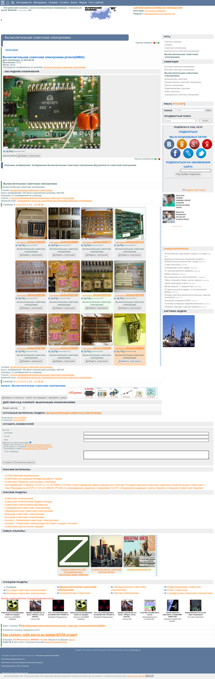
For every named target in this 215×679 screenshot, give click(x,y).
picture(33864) (129, 348)
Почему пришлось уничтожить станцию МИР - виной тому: (173, 615)
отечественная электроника (22, 475)
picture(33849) (96, 348)
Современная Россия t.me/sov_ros (159, 14)
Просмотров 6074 (64, 245)
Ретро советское (172, 91)
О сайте (64, 2)
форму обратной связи (56, 642)
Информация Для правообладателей (14, 673)
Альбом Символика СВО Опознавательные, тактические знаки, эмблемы (73, 572)
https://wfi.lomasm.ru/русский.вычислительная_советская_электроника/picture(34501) (63, 626)
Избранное (161, 11)
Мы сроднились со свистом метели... (184, 277)
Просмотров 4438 (64, 298)
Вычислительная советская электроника (181, 74)
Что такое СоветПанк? (196, 617)
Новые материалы (176, 248)
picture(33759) (31, 348)
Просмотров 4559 (31, 298)
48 (39, 204)
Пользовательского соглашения (35, 449)
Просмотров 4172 (64, 351)
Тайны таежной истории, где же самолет (186, 280)
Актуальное (150, 11)
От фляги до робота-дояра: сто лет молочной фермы (185, 290)
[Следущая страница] (161, 286)
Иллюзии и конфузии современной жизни (187, 303)
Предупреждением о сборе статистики (15, 666)
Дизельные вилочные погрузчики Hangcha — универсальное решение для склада (185, 260)
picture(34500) (20, 417)
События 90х (35, 619)
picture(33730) (31, 294)
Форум (83, 2)
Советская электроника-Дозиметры (26, 504)
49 (42, 204)
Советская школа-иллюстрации (24, 526)
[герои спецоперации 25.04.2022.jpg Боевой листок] (139, 566)
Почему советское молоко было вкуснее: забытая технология (187, 296)
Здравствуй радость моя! (179, 283)
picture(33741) (96, 294)
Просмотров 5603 (96, 351)
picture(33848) (64, 348)
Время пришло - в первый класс (182, 286)
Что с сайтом (96, 2)
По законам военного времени (182, 271)
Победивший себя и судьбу (180, 268)
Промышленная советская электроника (182, 82)
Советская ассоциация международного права (33, 478)
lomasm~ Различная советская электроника (31, 520)
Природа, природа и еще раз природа (185, 307)
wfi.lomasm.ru (135, 650)
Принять (149, 676)
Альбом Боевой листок (139, 569)
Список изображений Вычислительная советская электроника (42, 198)
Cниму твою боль (176, 264)
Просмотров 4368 (31, 351)
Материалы (40, 2)
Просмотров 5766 (130, 351)
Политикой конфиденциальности (13, 659)
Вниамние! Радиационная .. (58, 617)
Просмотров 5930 (96, 245)
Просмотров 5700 (129, 298)
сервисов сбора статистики (136, 676)
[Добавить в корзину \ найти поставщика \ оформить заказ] (112, 392)
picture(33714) (129, 241)
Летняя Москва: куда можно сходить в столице (187, 254)
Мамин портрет (175, 274)
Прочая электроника (173, 85)
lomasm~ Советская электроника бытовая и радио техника (41, 523)
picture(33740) (64, 294)
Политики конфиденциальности (40, 447)
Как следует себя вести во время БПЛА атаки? (40, 635)
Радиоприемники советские (177, 88)
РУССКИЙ (178, 104)
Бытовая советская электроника (179, 66)
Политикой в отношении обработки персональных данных (22, 662)
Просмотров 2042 (18, 151)
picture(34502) (19, 420)
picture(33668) (64, 241)
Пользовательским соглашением (47, 655)
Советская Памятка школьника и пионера (30, 481)
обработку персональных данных (37, 445)
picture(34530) (31, 241)
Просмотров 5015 (31, 245)
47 (35, 204)
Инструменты (24, 2)
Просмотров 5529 (129, 245)
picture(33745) (129, 294)
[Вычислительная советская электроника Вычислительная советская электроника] (52, 148)
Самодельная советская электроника (181, 94)
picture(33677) (96, 241)
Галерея (53, 2)
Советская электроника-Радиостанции (28, 501)
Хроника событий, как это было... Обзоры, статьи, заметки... (35, 615)
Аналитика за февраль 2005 (181, 300)
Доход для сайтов (177, 226)
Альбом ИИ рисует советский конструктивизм (106, 570)
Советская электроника (19, 498)
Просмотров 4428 (96, 298)
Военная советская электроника (179, 70)
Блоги (74, 2)
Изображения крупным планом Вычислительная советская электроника (54, 201)
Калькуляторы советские (175, 79)
